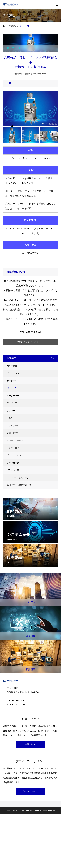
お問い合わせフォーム (30, 342)
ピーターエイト (14, 455)
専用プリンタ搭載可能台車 (19, 485)
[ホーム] (4, 26)
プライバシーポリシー (30, 791)
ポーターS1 (12, 381)
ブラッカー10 (13, 463)
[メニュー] (57, 4)
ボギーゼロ (12, 366)
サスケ (10, 418)
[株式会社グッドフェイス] (10, 4)
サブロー (11, 410)
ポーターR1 (12, 388)
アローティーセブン (16, 440)
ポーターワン (13, 373)
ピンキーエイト (14, 448)
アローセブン (13, 433)
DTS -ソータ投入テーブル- (19, 477)
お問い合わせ (30, 744)
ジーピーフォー (14, 403)
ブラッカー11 (13, 470)
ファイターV (12, 425)
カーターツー (13, 395)
